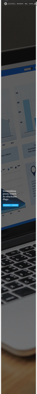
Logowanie (6, 0)
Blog (26, 3)
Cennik (31, 3)
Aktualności (20, 3)
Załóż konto (7, 205)
